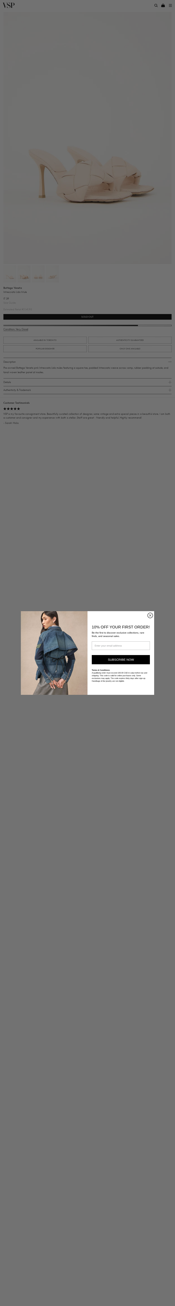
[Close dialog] (150, 615)
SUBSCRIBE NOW (121, 659)
